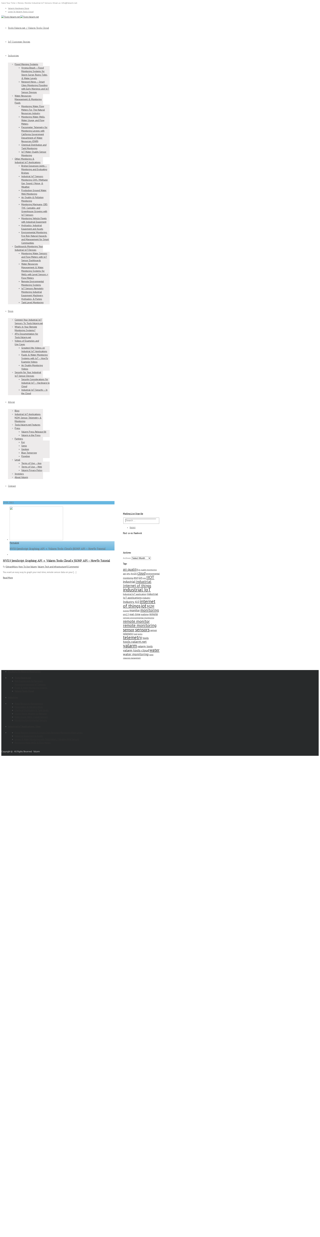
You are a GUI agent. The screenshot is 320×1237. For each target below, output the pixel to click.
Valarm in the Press (30, 435)
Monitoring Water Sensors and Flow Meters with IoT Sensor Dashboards (34, 257)
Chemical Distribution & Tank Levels (32, 710)
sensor (128, 629)
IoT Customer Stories (19, 41)
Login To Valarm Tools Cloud (21, 11)
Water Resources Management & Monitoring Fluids (28, 99)
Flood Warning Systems (26, 64)
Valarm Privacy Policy (31, 470)
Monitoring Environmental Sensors (31, 720)
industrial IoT (137, 589)
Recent (133, 527)
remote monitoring (139, 625)
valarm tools (145, 646)
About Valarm (21, 477)
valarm (130, 645)
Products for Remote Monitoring (24, 671)
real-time (134, 614)
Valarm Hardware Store (18, 8)
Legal (17, 459)
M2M (150, 606)
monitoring (149, 610)
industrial (129, 582)
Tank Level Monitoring (32, 302)
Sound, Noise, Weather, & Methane (31, 713)
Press (17, 428)
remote (153, 614)
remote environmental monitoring (138, 617)
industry (146, 597)
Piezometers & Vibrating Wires (29, 707)
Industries (13, 55)
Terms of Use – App (31, 463)
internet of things (139, 603)
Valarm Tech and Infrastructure (52, 566)
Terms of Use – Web (31, 466)
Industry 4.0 (131, 602)
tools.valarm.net (135, 642)
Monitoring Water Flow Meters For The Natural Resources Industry (33, 110)
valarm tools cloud (136, 650)
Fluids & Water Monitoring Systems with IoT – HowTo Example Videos (34, 358)
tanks (140, 634)
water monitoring (136, 654)
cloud (141, 573)
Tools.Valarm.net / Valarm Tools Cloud (28, 28)
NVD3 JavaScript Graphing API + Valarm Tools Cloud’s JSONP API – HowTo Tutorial (56, 560)
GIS (140, 577)
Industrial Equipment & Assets (29, 736)
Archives (127, 558)
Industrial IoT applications (140, 595)
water (155, 650)
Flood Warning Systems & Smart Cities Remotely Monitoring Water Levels (49, 732)
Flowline (25, 456)
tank (135, 634)
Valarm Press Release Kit (33, 431)
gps (144, 578)
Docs (10, 311)
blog (15, 566)
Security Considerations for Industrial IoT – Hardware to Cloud (35, 383)
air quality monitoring (147, 569)
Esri (23, 442)
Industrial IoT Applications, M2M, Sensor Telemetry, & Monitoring (28, 418)
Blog (17, 410)
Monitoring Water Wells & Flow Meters (33, 742)
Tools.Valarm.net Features (27, 424)
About (11, 402)
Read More (8, 577)
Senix (24, 445)
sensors (142, 630)
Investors (19, 473)
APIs (128, 573)
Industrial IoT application (134, 594)
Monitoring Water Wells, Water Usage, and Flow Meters (33, 120)
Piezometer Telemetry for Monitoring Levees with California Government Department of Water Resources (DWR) (34, 134)
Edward (9, 566)
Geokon (25, 449)
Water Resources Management (29, 703)
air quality (130, 569)
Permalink (14, 542)
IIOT (150, 577)
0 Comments (72, 566)
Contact (12, 486)
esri (136, 578)
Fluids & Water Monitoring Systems (31, 687)
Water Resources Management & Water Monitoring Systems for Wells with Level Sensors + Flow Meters (34, 270)
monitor (135, 610)
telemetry (132, 637)
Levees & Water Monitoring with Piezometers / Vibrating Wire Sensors (47, 739)
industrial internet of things (137, 583)
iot (143, 605)
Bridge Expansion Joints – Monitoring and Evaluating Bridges (34, 169)
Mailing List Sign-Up (133, 513)
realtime (145, 614)
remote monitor (136, 621)
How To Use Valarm (27, 566)
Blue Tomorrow (29, 452)
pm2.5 (126, 614)
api (124, 573)
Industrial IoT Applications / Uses (24, 726)
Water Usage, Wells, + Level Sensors (31, 717)
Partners (19, 438)
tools (145, 638)
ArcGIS (134, 573)
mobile (126, 610)
